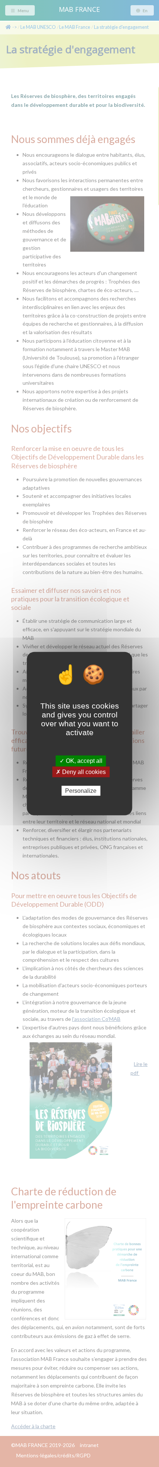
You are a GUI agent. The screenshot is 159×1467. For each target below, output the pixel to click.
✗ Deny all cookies (81, 771)
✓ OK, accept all (81, 761)
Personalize (81, 790)
